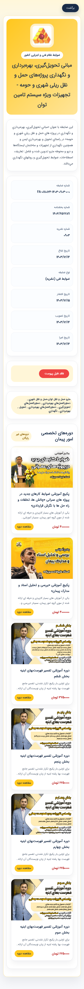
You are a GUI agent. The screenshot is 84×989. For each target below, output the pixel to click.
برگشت (70, 8)
